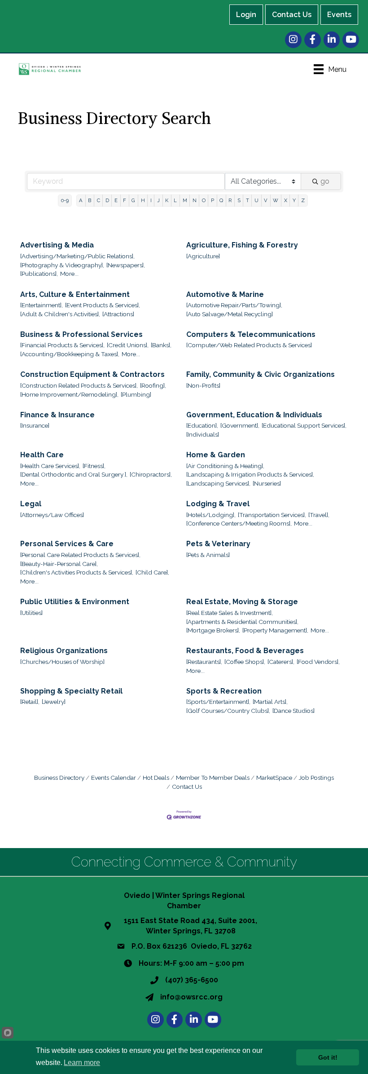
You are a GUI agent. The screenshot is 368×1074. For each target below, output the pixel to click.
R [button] (230, 200)
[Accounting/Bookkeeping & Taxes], (69, 354)
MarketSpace (274, 777)
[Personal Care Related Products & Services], (80, 554)
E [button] (116, 200)
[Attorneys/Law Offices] (52, 514)
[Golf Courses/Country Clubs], (228, 710)
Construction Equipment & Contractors (92, 374)
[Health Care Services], (50, 465)
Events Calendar (113, 777)
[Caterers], (280, 661)
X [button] (285, 200)
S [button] (239, 200)
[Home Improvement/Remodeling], (69, 394)
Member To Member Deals (213, 777)
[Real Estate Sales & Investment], (229, 612)
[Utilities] (31, 612)
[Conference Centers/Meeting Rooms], (239, 523)
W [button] (275, 200)
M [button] (185, 200)
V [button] (265, 200)
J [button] (158, 200)
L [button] (175, 200)
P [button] (212, 200)
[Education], (202, 425)
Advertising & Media (57, 245)
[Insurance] (34, 425)
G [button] (133, 200)
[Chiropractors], (151, 474)
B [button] (89, 200)
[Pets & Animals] (208, 554)
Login (246, 14)
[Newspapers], (125, 265)
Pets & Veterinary (218, 543)
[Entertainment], (41, 305)
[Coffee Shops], (244, 661)
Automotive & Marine (225, 294)
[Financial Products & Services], (62, 345)
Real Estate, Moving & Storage (242, 601)
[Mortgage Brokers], (213, 630)
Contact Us (291, 14)
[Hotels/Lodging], (211, 514)
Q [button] (221, 200)
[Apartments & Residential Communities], (242, 621)
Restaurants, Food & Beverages (245, 650)
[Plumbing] (136, 394)
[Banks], (161, 345)
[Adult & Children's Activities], (60, 314)
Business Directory (59, 777)
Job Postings (316, 777)
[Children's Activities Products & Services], (76, 572)
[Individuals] (202, 434)
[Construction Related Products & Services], (79, 385)
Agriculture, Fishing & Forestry (242, 245)
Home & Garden (215, 455)
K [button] (166, 200)
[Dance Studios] (293, 710)
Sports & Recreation (224, 691)
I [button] (151, 200)
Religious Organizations (64, 650)
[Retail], (29, 701)
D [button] (107, 200)
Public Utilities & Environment (74, 601)
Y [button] (294, 200)
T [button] (247, 200)
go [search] (324, 181)
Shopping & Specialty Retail (71, 691)
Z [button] (303, 200)
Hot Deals (156, 777)
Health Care (42, 455)
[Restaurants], (204, 661)
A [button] (81, 200)
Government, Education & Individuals (254, 415)
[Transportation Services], (272, 514)
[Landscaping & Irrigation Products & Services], (250, 474)
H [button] (143, 200)
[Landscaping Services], (218, 483)
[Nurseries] (267, 483)
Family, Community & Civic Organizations (260, 374)
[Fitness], (94, 465)
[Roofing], (153, 385)
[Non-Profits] (203, 385)
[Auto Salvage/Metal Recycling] (229, 314)
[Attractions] (118, 314)
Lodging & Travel (218, 503)
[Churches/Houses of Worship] (62, 661)
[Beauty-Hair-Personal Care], (59, 563)
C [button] (98, 200)
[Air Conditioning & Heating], (225, 465)
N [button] (195, 200)
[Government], (239, 425)
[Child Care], (152, 572)
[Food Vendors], (318, 661)
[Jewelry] (54, 701)
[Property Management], (275, 630)
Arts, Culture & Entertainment (75, 294)
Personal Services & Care (67, 543)
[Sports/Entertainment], (218, 701)
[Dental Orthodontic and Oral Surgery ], (73, 474)
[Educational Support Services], (304, 425)
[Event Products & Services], (102, 305)
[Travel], (318, 514)
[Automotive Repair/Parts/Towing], (234, 305)
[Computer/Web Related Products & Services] (249, 345)
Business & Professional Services (81, 334)
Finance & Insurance (57, 415)
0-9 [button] (65, 200)
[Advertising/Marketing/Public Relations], (77, 256)
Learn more (82, 1062)
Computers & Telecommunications (250, 334)
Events (339, 14)
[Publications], (39, 273)
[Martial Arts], (270, 701)
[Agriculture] (203, 256)
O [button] (204, 200)
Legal (30, 503)
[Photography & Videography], (62, 265)
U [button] (256, 200)
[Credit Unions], (128, 345)
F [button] (124, 200)
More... (69, 273)
